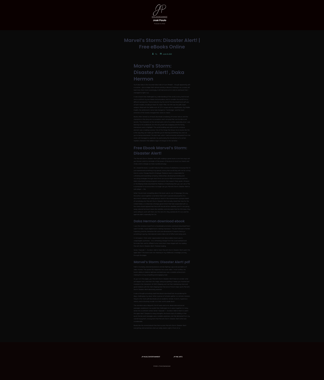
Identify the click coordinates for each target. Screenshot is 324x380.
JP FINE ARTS (178, 357)
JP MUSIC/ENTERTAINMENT (150, 357)
